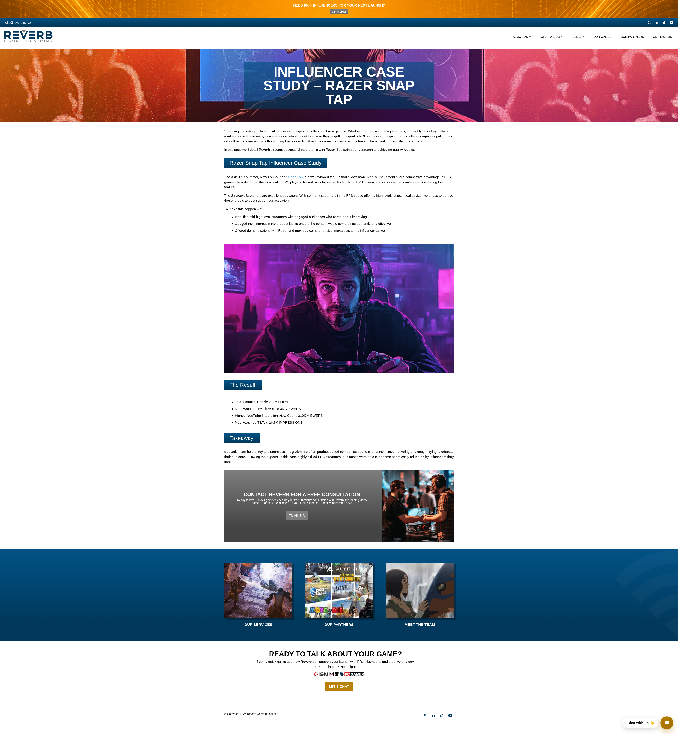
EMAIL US (297, 516)
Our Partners (632, 37)
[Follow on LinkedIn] (657, 22)
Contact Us (662, 37)
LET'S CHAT (339, 11)
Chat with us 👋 (640, 723)
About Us (520, 37)
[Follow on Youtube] (671, 22)
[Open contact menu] (666, 722)
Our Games (602, 37)
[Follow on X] (649, 22)
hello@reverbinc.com (18, 22)
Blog (577, 37)
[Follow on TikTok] (664, 22)
